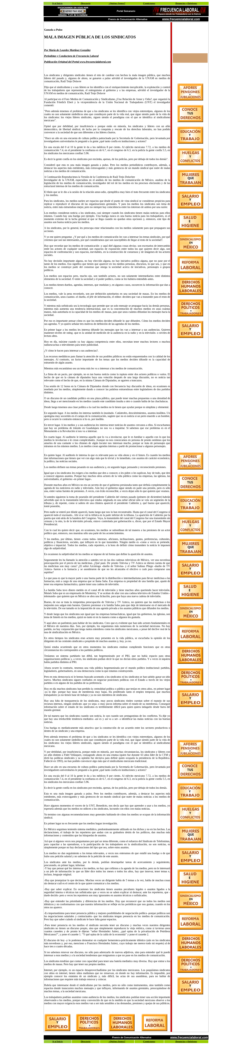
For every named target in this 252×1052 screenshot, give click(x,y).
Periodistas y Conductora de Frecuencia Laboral (71, 55)
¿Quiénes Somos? (117, 3)
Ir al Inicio (57, 3)
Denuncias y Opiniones (186, 3)
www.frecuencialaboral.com (181, 19)
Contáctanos (149, 3)
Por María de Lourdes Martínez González (67, 50)
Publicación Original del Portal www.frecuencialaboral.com (77, 61)
